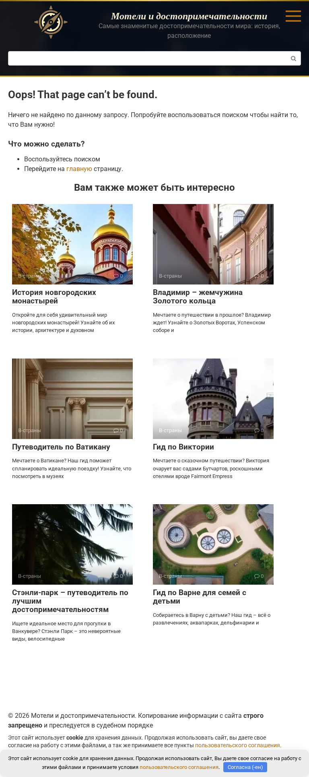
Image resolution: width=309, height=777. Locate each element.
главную (79, 169)
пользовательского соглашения (237, 745)
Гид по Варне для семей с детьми (199, 597)
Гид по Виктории (183, 446)
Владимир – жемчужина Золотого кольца (198, 296)
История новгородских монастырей (54, 296)
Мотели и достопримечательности (189, 16)
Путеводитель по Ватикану (61, 446)
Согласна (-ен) (245, 767)
